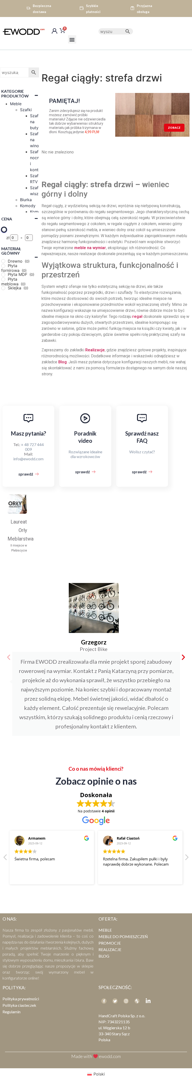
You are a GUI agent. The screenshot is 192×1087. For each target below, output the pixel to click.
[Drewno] (3, 261)
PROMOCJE (109, 943)
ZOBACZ (174, 127)
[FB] (104, 1001)
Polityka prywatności (20, 998)
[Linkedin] (148, 1001)
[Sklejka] (3, 288)
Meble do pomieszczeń (123, 936)
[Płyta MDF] (3, 275)
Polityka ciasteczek (19, 1005)
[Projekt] (137, 1001)
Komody (28, 205)
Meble (16, 103)
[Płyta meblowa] (3, 279)
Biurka (26, 199)
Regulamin (11, 1011)
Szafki (26, 109)
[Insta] (126, 1001)
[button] (72, 39)
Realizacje (109, 949)
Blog (103, 956)
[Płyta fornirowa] (3, 266)
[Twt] (115, 1001)
